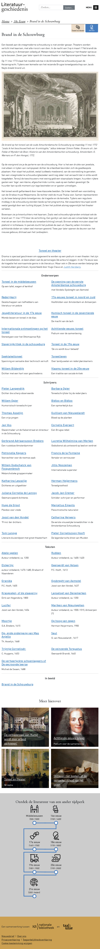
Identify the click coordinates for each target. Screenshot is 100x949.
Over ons (21, 936)
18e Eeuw (19, 21)
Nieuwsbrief (8, 936)
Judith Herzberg (72, 266)
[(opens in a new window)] (43, 926)
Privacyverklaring (11, 939)
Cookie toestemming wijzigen (17, 943)
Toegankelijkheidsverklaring (37, 939)
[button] (51, 7)
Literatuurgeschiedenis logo (15, 7)
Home (5, 21)
